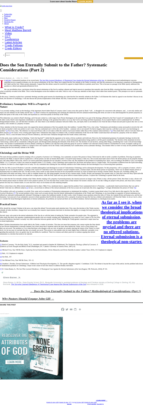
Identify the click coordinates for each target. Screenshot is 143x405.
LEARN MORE (85, 1)
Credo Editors (13, 48)
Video (8, 33)
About (6, 24)
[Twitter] (67, 309)
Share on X (71, 402)
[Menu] (1, 11)
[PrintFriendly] (75, 309)
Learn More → (101, 400)
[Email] (71, 309)
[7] (14, 193)
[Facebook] (63, 309)
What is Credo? (14, 27)
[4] (10, 133)
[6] (135, 188)
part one (8, 80)
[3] (112, 131)
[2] (7, 131)
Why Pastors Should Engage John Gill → (28, 298)
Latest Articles (13, 42)
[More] (79, 309)
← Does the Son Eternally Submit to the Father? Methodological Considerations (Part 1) (85, 291)
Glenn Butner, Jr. (7, 78)
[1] (34, 112)
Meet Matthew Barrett (18, 30)
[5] (27, 188)
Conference (12, 39)
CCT (8, 36)
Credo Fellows (14, 45)
